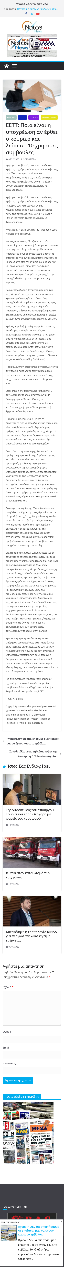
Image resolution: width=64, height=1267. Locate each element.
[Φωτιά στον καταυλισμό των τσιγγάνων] (32, 839)
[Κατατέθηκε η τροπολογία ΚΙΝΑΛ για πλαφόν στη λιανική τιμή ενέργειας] (32, 898)
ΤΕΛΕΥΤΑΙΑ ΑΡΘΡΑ (49, 117)
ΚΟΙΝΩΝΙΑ (34, 117)
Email (6, 1047)
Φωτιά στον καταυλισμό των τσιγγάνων (28, 875)
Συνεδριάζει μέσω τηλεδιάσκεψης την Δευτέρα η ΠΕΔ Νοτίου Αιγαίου (33, 754)
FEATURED (11, 117)
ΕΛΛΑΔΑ (22, 117)
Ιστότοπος (9, 1063)
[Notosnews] (7, 66)
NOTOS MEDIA (29, 159)
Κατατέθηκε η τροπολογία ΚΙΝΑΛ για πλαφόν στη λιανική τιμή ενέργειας (31, 936)
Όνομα (7, 1032)
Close (61, 1221)
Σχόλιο (8, 987)
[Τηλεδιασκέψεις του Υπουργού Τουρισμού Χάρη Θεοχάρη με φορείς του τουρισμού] (32, 776)
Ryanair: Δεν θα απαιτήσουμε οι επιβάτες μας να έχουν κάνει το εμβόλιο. (33, 741)
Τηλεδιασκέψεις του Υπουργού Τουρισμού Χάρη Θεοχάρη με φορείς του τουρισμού (30, 814)
